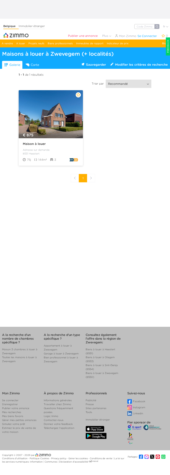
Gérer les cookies (78, 458)
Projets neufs (36, 43)
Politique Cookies (40, 458)
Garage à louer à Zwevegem (61, 353)
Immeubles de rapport (89, 43)
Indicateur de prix (118, 43)
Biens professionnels (60, 43)
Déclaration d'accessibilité (73, 461)
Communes (51, 461)
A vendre (7, 43)
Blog (165, 43)
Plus (105, 35)
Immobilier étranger (32, 26)
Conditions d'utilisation (15, 458)
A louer (20, 43)
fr (164, 26)
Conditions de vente (101, 458)
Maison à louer (34, 144)
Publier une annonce (83, 35)
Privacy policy (59, 458)
